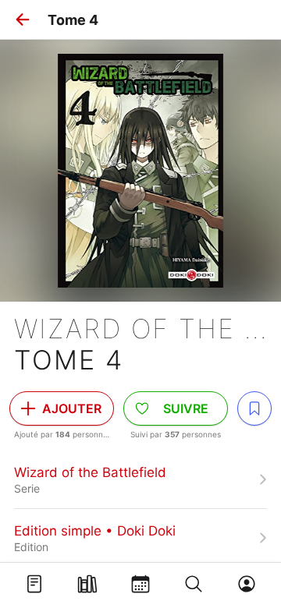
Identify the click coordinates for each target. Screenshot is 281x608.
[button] (22, 19)
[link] (140, 479)
